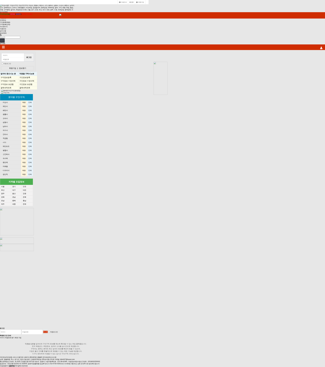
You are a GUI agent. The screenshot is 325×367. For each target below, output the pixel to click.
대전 (24, 190)
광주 (2, 193)
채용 (24, 102)
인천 (24, 186)
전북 (24, 197)
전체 (24, 204)
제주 (2, 204)
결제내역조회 (6, 88)
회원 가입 (18, 338)
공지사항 (3, 31)
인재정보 (3, 20)
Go (2, 40)
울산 (14, 193)
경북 (2, 197)
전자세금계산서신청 (49, 357)
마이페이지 (4, 27)
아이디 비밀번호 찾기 (7, 338)
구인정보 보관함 (25, 84)
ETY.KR (2, 43)
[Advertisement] (161, 55)
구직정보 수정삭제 (8, 81)
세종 (14, 204)
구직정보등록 (6, 77)
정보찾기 (22, 68)
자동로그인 (7, 63)
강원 (24, 193)
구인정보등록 (24, 77)
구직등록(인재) (5, 24)
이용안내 (3, 29)
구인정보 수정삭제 (26, 81)
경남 (14, 197)
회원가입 (141, 2)
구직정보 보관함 (7, 84)
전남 (2, 201)
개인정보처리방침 (6, 357)
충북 (14, 201)
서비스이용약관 (18, 357)
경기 (14, 186)
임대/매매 (3, 33)
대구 (14, 190)
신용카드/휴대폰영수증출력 (33, 357)
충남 (24, 201)
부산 (2, 190)
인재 (30, 102)
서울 (2, 186)
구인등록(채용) (5, 22)
